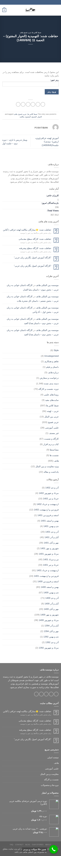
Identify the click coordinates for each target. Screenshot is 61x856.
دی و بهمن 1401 (51, 526)
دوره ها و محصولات (50, 785)
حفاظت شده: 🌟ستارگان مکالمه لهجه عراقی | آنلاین (27, 230)
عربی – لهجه (53, 411)
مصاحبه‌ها (54, 449)
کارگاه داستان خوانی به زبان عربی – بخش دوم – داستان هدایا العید (33, 321)
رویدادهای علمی (51, 394)
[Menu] (57, 10)
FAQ (11, 845)
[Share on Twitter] (33, 104)
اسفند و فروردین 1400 (48, 581)
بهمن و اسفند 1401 (50, 520)
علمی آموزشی (52, 427)
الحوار (40, 117)
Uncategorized (51, 356)
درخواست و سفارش (49, 378)
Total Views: (52, 211)
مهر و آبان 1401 (51, 542)
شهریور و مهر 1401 (49, 548)
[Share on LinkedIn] (18, 104)
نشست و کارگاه (51, 779)
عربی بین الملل (51, 416)
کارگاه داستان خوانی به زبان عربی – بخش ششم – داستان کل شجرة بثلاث (33, 298)
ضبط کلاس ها (36, 32)
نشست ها (54, 455)
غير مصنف (54, 433)
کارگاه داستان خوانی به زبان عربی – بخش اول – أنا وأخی (33, 309)
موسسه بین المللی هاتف (47, 285)
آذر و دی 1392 (52, 642)
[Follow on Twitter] (46, 694)
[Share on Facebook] (38, 104)
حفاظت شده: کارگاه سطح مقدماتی (35, 239)
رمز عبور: (54, 80)
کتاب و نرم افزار (51, 444)
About (48, 845)
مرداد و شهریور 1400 (49, 620)
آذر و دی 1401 (52, 532)
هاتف (21, 32)
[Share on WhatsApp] (43, 104)
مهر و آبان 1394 (51, 631)
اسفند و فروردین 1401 (48, 515)
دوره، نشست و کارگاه (48, 389)
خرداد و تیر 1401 (51, 565)
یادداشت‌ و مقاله (51, 472)
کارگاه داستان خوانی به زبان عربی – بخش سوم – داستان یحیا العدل (33, 287)
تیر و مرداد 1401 (51, 559)
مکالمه (22, 117)
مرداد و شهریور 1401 (49, 554)
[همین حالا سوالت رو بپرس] (53, 849)
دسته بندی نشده (51, 383)
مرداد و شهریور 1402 (49, 493)
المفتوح (28, 117)
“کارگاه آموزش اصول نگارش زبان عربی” (32, 257)
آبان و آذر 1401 (52, 537)
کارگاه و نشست (51, 439)
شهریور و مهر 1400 (49, 614)
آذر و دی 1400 (52, 598)
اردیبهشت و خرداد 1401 (48, 570)
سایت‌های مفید (52, 400)
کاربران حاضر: (52, 195)
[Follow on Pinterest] (36, 694)
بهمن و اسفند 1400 (50, 587)
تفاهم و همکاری (51, 361)
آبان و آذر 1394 (52, 625)
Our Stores (37, 845)
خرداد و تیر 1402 (51, 498)
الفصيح (34, 117)
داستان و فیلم (52, 367)
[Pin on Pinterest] (23, 104)
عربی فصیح (27, 32)
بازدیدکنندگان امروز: (50, 203)
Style (56, 350)
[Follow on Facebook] (56, 694)
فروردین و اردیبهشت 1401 (46, 576)
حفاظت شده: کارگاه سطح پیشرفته (35, 248)
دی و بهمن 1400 (51, 592)
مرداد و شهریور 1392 (49, 648)
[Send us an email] (41, 694)
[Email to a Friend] (28, 104)
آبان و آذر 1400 (52, 603)
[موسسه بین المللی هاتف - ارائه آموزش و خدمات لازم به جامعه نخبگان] (30, 10)
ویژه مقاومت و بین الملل (47, 466)
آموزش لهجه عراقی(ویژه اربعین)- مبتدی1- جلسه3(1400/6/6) (47, 141)
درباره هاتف (53, 372)
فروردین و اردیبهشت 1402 (46, 509)
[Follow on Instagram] (51, 694)
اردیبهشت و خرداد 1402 (48, 504)
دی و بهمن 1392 (51, 636)
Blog (27, 845)
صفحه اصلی (53, 757)
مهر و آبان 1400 (51, 609)
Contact (19, 845)
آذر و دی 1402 (52, 487)
